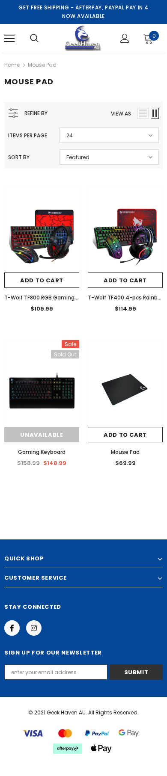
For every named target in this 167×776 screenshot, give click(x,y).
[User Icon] (124, 38)
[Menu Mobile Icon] (9, 38)
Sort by (19, 157)
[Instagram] (34, 628)
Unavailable (41, 435)
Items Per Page (27, 135)
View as (121, 113)
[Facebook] (12, 628)
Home (12, 64)
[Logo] (82, 37)
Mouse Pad (42, 64)
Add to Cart (41, 280)
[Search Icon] (34, 38)
